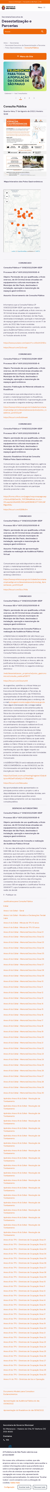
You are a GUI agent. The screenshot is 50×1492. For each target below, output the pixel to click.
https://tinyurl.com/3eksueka (15, 783)
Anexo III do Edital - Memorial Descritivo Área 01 (23, 932)
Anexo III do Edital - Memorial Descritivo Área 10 (23, 981)
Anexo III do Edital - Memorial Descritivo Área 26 (23, 1070)
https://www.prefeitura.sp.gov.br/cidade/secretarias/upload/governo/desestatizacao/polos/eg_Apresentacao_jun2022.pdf (24, 582)
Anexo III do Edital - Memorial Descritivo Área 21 (23, 1042)
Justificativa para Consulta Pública (18, 901)
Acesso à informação (15, 1)
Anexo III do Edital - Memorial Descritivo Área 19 (23, 1031)
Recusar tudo (39, 1487)
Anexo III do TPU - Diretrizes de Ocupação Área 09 (24, 1277)
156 (40, 1)
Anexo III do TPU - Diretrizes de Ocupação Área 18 (24, 1319)
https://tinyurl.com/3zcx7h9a (15, 589)
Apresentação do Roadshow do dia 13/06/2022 (23, 1410)
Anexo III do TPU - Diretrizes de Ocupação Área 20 (24, 1328)
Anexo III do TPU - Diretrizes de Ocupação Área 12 (24, 1291)
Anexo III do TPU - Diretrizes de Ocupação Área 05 (24, 1258)
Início (6, 43)
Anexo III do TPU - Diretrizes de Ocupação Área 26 (24, 1356)
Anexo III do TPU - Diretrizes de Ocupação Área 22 (24, 1337)
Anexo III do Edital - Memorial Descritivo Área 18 (23, 1026)
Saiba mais (15, 1482)
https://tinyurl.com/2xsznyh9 (15, 681)
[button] (34, 98)
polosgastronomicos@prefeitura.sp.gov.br (27, 702)
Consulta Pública (31, 48)
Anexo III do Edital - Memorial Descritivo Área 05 (23, 953)
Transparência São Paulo (30, 1)
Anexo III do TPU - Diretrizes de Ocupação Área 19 (24, 1323)
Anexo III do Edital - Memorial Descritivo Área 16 (23, 1015)
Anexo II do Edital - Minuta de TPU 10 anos (21, 923)
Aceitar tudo (24, 1487)
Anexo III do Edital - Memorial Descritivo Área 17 (23, 1020)
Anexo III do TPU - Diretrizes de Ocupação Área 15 (24, 1305)
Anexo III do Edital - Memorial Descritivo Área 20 (23, 1037)
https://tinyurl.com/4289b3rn (15, 509)
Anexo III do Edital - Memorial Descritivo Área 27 (23, 1076)
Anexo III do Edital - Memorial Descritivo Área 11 (23, 987)
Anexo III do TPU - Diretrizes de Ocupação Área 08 (24, 1272)
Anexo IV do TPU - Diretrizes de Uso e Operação (23, 1379)
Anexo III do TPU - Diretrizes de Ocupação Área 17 (24, 1314)
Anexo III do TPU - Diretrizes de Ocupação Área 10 (24, 1281)
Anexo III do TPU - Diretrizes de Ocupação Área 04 (24, 1253)
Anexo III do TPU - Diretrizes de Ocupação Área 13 (24, 1295)
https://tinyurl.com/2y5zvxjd (15, 347)
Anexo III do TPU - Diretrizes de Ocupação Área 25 (24, 1351)
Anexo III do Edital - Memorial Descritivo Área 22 (23, 1048)
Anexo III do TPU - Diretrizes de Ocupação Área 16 (24, 1309)
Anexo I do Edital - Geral (13, 910)
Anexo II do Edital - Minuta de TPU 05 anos (21, 927)
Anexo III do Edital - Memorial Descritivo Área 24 (23, 1059)
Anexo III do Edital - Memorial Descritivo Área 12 (23, 992)
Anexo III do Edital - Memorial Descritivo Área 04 (23, 948)
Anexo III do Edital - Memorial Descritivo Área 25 (23, 1065)
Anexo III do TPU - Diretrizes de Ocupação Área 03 (24, 1249)
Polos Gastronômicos (13, 48)
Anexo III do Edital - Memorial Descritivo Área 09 (23, 976)
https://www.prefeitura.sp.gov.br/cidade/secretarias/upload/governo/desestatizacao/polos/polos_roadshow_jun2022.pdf (25, 410)
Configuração (9, 1487)
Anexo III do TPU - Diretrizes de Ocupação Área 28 (24, 1365)
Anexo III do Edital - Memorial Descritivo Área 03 (23, 942)
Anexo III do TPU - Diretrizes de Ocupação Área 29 (24, 1370)
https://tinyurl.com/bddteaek (15, 417)
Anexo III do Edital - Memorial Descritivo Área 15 (23, 1009)
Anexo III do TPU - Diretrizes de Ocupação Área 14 (24, 1300)
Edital (5, 906)
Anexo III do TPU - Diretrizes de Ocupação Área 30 (24, 1374)
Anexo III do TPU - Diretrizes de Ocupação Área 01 (24, 1240)
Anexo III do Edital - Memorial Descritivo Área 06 (23, 959)
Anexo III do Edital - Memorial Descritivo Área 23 (23, 1054)
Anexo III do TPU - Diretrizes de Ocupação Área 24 (24, 1346)
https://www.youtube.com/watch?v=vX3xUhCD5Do (24, 343)
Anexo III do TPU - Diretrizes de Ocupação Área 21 (24, 1333)
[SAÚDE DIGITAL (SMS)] (25, 76)
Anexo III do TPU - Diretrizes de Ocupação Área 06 (24, 1263)
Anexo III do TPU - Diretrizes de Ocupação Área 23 (24, 1342)
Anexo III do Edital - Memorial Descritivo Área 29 (23, 1087)
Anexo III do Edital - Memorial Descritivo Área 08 (23, 970)
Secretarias (14, 43)
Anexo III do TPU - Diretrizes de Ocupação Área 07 (24, 1267)
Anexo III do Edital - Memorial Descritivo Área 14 (23, 1003)
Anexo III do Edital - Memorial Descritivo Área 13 (23, 998)
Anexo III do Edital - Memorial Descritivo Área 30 (23, 1093)
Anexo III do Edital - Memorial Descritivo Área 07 (23, 964)
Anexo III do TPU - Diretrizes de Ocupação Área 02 (24, 1244)
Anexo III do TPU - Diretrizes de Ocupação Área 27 (24, 1360)
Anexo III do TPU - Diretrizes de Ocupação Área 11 (24, 1286)
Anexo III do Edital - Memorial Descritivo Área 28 (23, 1082)
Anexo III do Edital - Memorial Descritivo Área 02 (23, 936)
